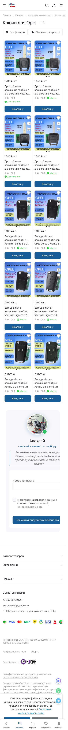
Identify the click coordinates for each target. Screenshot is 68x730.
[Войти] (54, 5)
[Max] (58, 681)
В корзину (18, 109)
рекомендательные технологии (20, 677)
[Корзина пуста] (61, 5)
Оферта (35, 651)
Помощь (8, 579)
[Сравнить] (29, 48)
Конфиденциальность (15, 651)
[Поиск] (47, 5)
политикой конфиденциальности (32, 505)
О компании (10, 565)
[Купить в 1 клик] (29, 54)
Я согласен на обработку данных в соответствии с (37, 503)
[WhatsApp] (58, 691)
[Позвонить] (58, 701)
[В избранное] (29, 43)
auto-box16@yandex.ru (16, 605)
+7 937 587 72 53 (12, 599)
